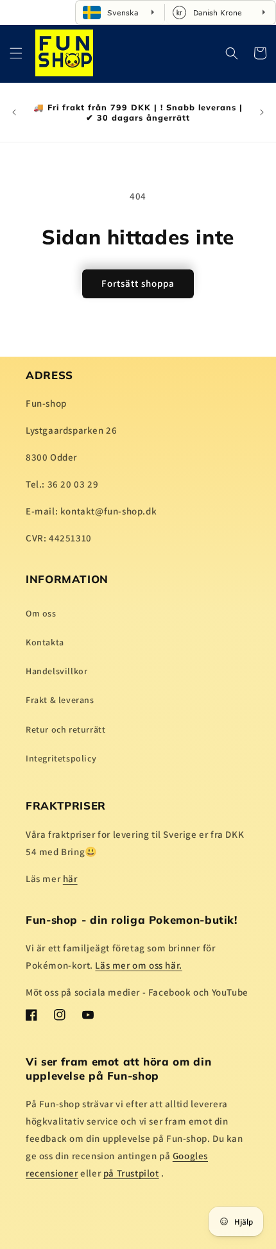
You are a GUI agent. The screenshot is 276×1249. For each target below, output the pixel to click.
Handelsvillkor (56, 671)
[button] (16, 53)
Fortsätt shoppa (138, 283)
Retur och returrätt (65, 729)
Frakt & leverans (60, 700)
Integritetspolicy (61, 758)
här (70, 878)
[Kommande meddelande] (262, 112)
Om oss (41, 613)
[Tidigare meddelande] (14, 112)
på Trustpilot (131, 1173)
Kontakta (45, 642)
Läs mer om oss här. (138, 965)
